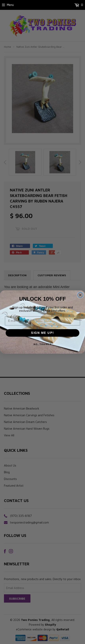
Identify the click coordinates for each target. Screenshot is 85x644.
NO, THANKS (43, 344)
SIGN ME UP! (42, 332)
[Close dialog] (80, 295)
